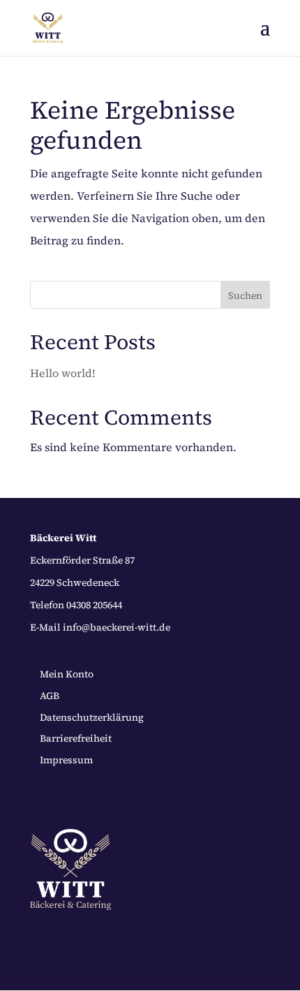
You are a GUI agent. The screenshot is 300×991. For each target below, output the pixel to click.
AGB (49, 696)
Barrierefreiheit (76, 738)
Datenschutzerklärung (92, 717)
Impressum (66, 760)
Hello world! (63, 373)
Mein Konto (66, 674)
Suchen (245, 295)
